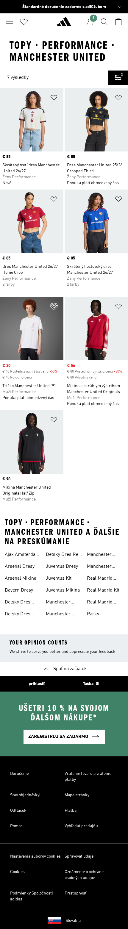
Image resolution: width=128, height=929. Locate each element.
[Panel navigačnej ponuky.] (9, 22)
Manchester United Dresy (59, 615)
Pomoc (16, 826)
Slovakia (73, 921)
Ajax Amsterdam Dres (22, 555)
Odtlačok (18, 810)
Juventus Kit (58, 578)
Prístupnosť (76, 893)
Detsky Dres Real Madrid (64, 555)
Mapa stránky (77, 795)
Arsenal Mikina (20, 578)
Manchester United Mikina (101, 555)
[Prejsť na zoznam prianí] (24, 22)
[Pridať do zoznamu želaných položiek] (54, 98)
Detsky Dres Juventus (17, 603)
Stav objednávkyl (25, 795)
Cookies (17, 872)
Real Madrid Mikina (100, 603)
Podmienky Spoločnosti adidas (31, 896)
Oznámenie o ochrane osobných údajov (84, 875)
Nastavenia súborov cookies (35, 856)
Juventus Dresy (62, 566)
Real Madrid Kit (103, 590)
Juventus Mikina (63, 590)
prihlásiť (37, 684)
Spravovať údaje (79, 856)
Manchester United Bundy (60, 603)
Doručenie (19, 774)
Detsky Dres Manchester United (17, 615)
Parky (93, 614)
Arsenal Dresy (20, 566)
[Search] (104, 22)
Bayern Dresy (19, 590)
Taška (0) (91, 684)
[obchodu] (64, 24)
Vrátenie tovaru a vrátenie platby (88, 777)
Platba (71, 810)
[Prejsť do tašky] (118, 22)
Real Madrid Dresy (100, 579)
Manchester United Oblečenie (104, 567)
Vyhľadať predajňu (81, 826)
